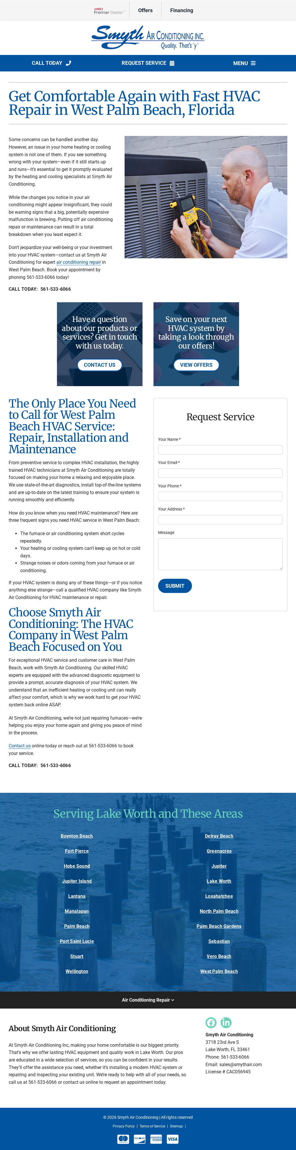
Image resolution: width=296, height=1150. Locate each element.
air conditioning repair (78, 262)
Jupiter (219, 866)
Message (166, 532)
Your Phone (170, 486)
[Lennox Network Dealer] (111, 10)
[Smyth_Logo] (148, 25)
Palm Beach (77, 926)
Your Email (169, 462)
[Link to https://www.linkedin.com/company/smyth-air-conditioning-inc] (226, 1022)
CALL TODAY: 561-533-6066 (40, 289)
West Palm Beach (219, 971)
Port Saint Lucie (77, 941)
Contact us (20, 746)
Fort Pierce (77, 851)
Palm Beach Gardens (219, 926)
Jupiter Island (77, 881)
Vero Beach (219, 956)
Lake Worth (219, 881)
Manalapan (77, 911)
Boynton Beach (77, 836)
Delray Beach (219, 836)
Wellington (77, 971)
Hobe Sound (77, 866)
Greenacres (219, 851)
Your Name (169, 439)
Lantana (77, 896)
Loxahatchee (219, 896)
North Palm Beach (219, 911)
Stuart (76, 956)
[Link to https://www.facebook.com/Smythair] (211, 1022)
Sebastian (219, 941)
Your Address (171, 509)
